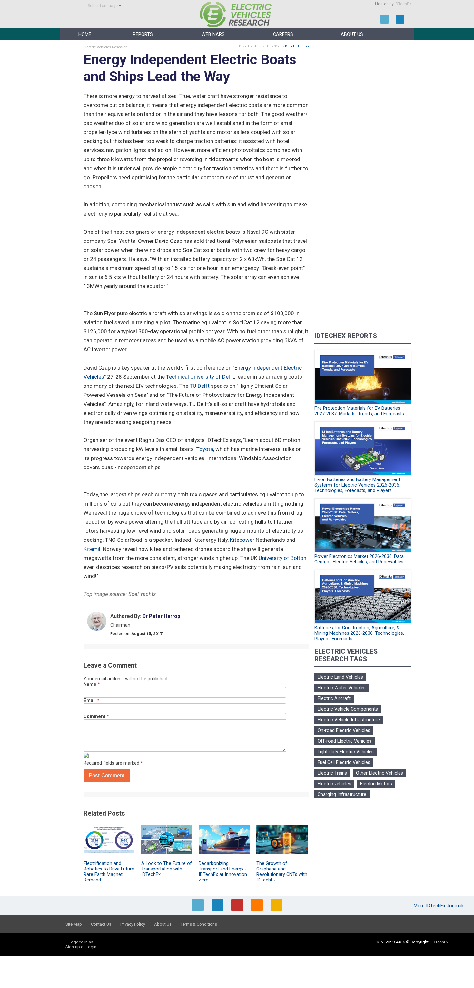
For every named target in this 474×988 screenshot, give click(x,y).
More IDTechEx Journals (440, 906)
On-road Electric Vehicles (344, 730)
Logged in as (81, 942)
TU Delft (200, 386)
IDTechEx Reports (345, 336)
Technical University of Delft (200, 377)
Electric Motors (376, 784)
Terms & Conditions (199, 924)
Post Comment (106, 775)
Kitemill (93, 549)
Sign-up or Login (80, 946)
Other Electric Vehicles (379, 773)
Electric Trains (332, 773)
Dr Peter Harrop (297, 46)
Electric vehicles (334, 784)
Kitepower (242, 540)
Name (92, 684)
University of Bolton (282, 558)
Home (84, 34)
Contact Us (101, 924)
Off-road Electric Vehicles (344, 741)
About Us (352, 34)
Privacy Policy (132, 924)
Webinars (213, 34)
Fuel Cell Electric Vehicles (344, 762)
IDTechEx (403, 4)
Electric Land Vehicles (340, 677)
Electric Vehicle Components (348, 709)
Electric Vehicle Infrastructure (349, 720)
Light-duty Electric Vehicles (346, 752)
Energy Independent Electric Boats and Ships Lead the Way (190, 68)
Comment (96, 716)
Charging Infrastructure (342, 794)
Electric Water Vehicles (342, 688)
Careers (283, 34)
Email (91, 700)
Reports (143, 34)
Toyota (204, 449)
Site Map (73, 924)
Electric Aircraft (334, 698)
